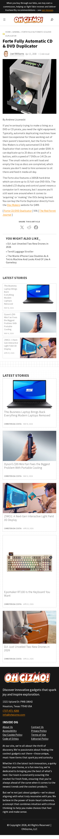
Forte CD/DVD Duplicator (18, 210)
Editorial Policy (39, 738)
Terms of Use (38, 734)
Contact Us (37, 727)
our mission (47, 10)
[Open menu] (4, 20)
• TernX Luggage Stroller (19, 251)
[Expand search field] (52, 19)
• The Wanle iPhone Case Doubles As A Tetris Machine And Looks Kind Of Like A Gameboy (28, 259)
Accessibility (10, 730)
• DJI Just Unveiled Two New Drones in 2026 (27, 245)
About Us (8, 727)
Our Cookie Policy (12, 734)
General (16, 32)
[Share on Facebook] (36, 227)
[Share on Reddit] (29, 227)
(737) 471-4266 (11, 710)
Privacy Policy (39, 730)
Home (8, 32)
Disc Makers (13, 205)
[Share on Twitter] (22, 227)
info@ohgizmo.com (14, 714)
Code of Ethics (11, 738)
